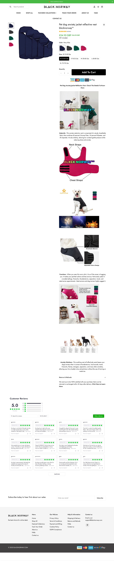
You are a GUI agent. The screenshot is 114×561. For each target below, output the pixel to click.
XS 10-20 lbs (64, 59)
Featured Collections (46, 13)
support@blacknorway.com (93, 520)
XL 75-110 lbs (64, 63)
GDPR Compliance (56, 530)
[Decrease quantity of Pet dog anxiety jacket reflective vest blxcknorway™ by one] (61, 73)
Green (76, 48)
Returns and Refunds (74, 521)
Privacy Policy (54, 518)
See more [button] (27, 431)
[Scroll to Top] (111, 552)
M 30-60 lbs (85, 59)
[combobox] (43, 416)
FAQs (96, 13)
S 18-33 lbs (74, 59)
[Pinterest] (87, 525)
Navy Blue (62, 48)
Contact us (57, 18)
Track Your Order (69, 13)
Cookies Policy (54, 527)
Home (18, 13)
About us (85, 13)
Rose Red (83, 48)
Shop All (29, 13)
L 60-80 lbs (95, 59)
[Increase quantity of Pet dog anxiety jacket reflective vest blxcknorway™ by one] (68, 73)
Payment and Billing (56, 524)
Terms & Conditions (56, 521)
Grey (69, 48)
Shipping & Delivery (74, 518)
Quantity (62, 69)
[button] (102, 7)
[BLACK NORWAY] (57, 6)
